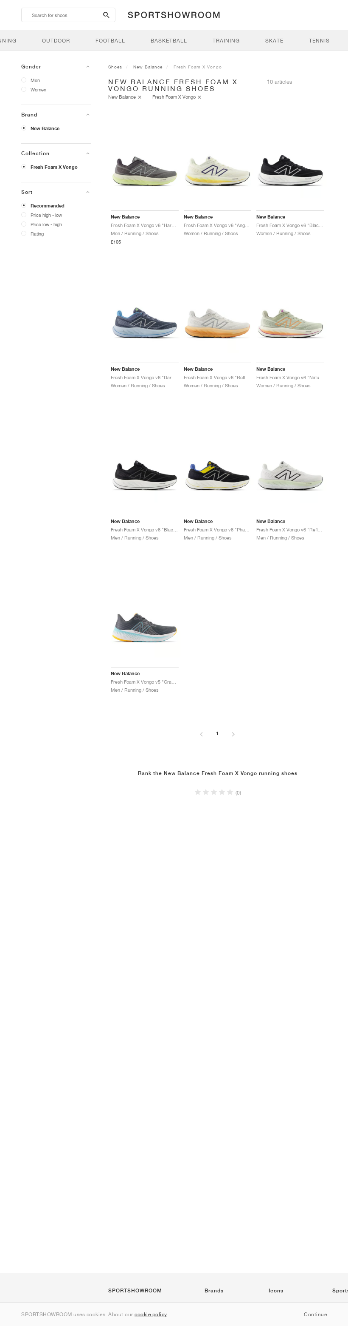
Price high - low (46, 215)
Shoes (115, 66)
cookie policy (151, 1314)
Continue (315, 1314)
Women (38, 89)
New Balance (45, 128)
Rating (37, 233)
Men (35, 80)
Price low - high (46, 224)
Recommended (48, 206)
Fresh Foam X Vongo (54, 167)
